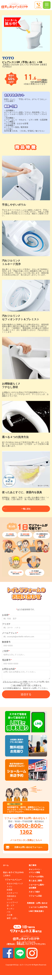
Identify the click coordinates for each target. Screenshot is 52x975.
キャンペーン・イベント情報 (35, 870)
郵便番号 (6, 642)
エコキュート (12, 893)
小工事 (9, 915)
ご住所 (5, 651)
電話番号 (7, 660)
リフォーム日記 (35, 896)
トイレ (9, 886)
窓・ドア (10, 905)
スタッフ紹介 (34, 891)
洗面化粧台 (11, 896)
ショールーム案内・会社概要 (37, 886)
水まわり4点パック (15, 883)
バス (9, 912)
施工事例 (32, 865)
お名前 (5, 615)
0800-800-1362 (28, 829)
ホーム (6, 865)
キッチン (10, 908)
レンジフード (12, 902)
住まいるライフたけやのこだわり (13, 873)
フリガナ (6, 624)
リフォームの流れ (36, 876)
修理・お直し (12, 918)
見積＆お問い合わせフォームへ (28, 847)
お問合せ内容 (9, 669)
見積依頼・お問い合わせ (37, 903)
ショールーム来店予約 (38, 907)
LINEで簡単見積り (36, 911)
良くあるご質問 (35, 880)
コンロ (9, 899)
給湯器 (9, 890)
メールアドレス (10, 633)
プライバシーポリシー (12, 682)
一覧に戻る (26, 509)
